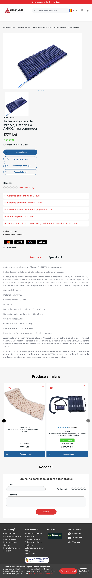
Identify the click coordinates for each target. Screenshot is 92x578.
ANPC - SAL (30, 553)
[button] (73, 10)
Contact (7, 545)
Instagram (77, 538)
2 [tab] (41, 90)
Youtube (76, 542)
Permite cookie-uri (68, 571)
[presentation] (88, 421)
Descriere (35, 257)
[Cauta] (34, 11)
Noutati (19, 18)
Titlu (11, 484)
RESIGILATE (30, 18)
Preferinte (83, 571)
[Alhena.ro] (14, 10)
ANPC (27, 551)
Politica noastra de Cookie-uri (41, 573)
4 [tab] (46, 90)
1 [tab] (39, 90)
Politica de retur (10, 539)
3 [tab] (43, 90)
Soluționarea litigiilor (34, 548)
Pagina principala (9, 27)
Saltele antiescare (24, 27)
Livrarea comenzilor (12, 536)
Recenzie (13, 494)
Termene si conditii (33, 533)
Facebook (76, 533)
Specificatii (55, 257)
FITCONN (9, 117)
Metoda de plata (10, 542)
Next (84, 103)
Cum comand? (9, 533)
